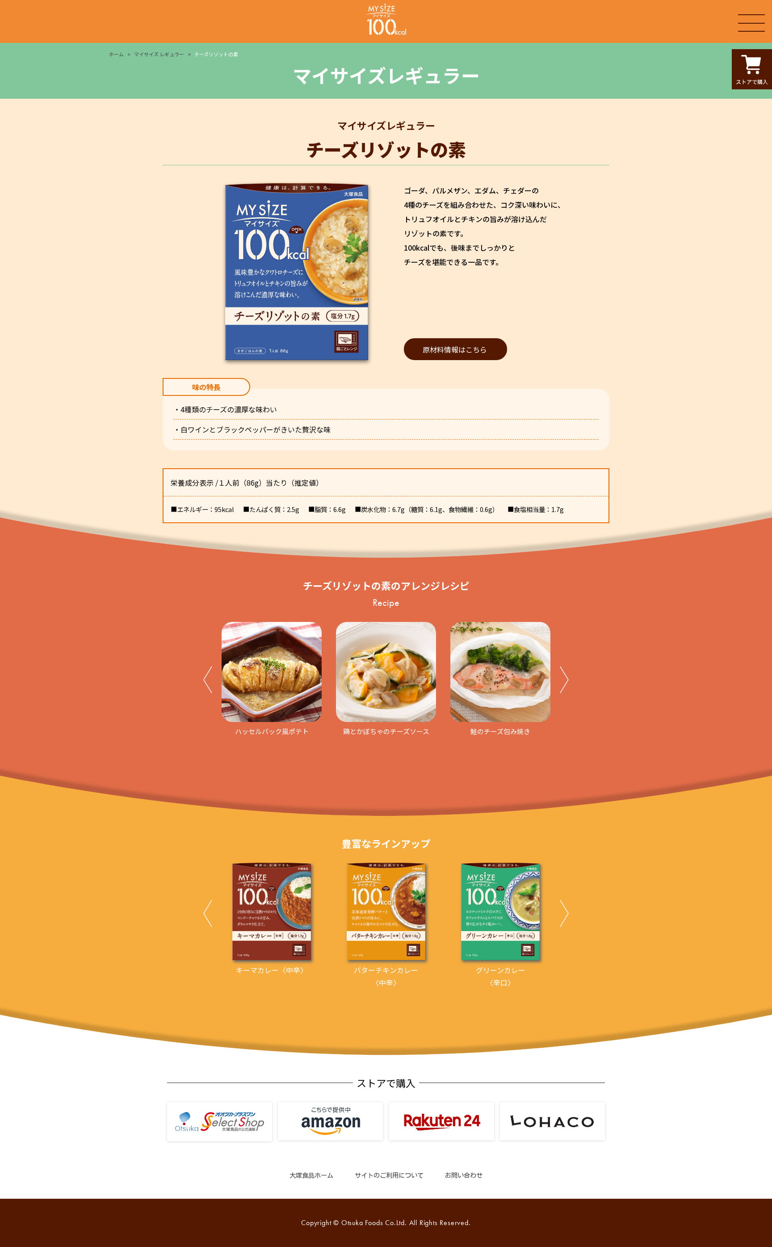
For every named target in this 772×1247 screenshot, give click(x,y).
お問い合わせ (463, 1175)
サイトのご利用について (389, 1175)
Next (564, 681)
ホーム (116, 54)
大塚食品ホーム (311, 1175)
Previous (207, 681)
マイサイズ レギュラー (159, 54)
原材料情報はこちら (455, 349)
